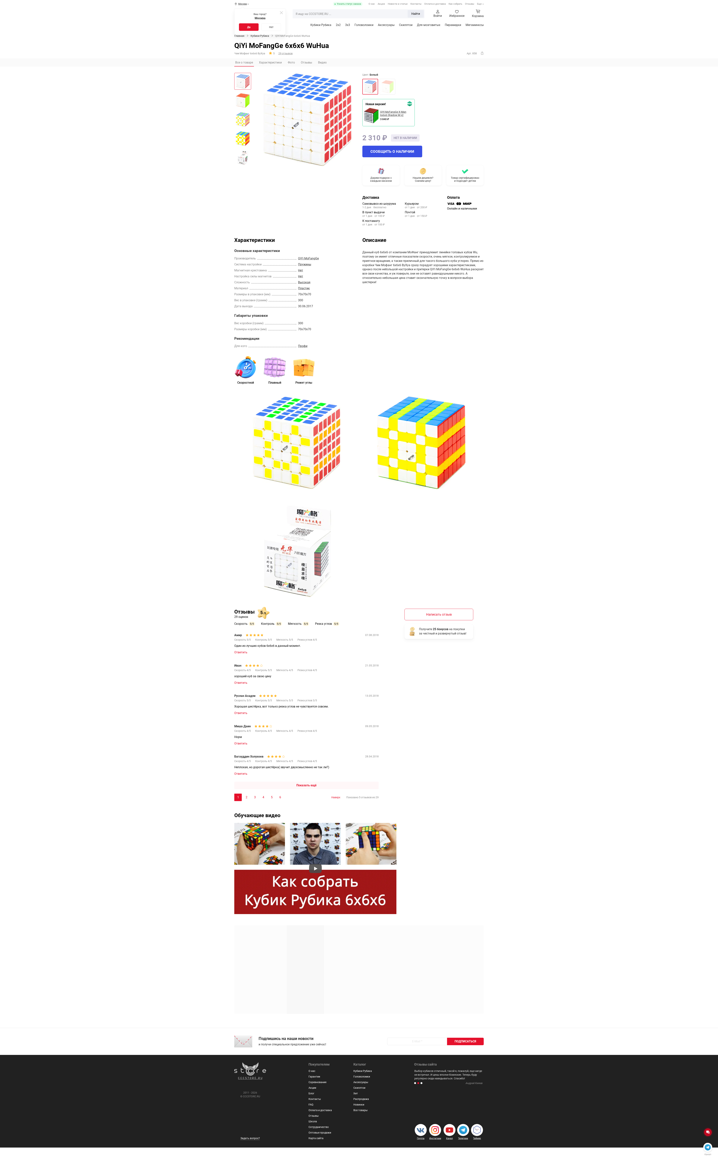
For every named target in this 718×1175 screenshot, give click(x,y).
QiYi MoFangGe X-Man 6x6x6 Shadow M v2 (393, 113)
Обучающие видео (257, 815)
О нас (372, 3)
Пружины (304, 264)
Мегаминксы (475, 25)
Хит (355, 1093)
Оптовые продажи (320, 1132)
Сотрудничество (319, 1127)
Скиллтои (405, 25)
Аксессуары (386, 25)
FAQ (311, 1104)
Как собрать (455, 3)
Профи (302, 346)
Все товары (360, 1110)
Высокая (304, 282)
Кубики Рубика (320, 25)
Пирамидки (453, 25)
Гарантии (314, 1076)
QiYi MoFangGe (308, 258)
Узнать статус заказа (349, 3)
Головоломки (364, 25)
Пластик (304, 288)
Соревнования (317, 1082)
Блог (311, 1093)
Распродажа (361, 1098)
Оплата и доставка (435, 3)
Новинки (358, 1104)
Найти (415, 14)
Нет (271, 27)
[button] (415, 1083)
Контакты (415, 3)
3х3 (347, 25)
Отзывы (469, 3)
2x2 (338, 25)
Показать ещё (306, 785)
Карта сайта (316, 1138)
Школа (313, 1121)
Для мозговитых (428, 25)
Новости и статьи (398, 3)
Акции (381, 3)
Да (249, 27)
